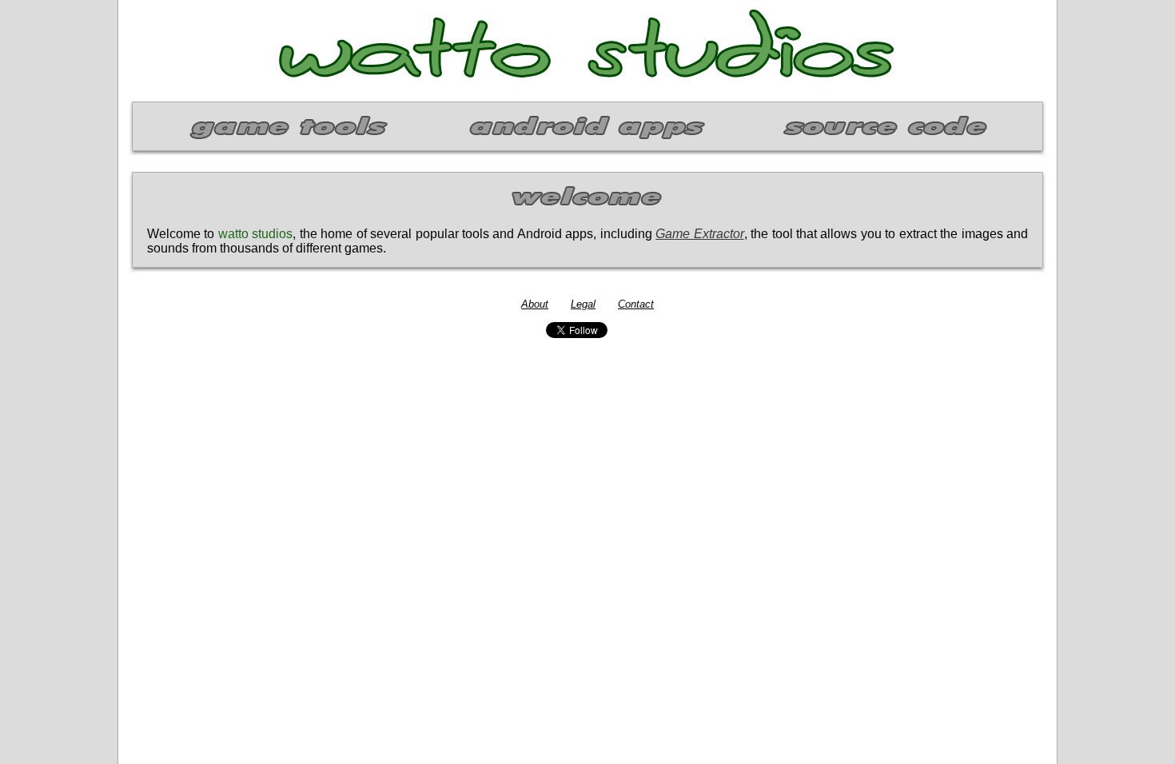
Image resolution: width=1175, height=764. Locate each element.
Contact (636, 304)
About (534, 304)
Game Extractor (699, 234)
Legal (583, 304)
